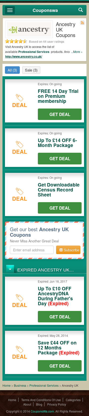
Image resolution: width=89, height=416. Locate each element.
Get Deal (59, 114)
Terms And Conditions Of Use (41, 400)
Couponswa (45, 10)
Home (6, 385)
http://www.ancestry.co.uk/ (23, 56)
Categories (73, 400)
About (27, 404)
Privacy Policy (56, 404)
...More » (77, 51)
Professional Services (34, 51)
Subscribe (71, 249)
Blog (39, 404)
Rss (82, 23)
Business (20, 385)
